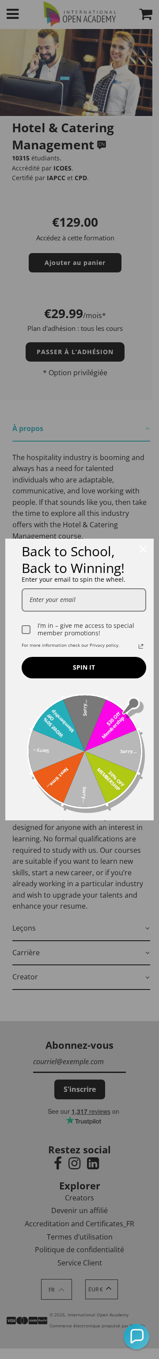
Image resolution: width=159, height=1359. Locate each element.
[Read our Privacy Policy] (141, 646)
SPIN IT (84, 667)
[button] (136, 1336)
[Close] (143, 549)
